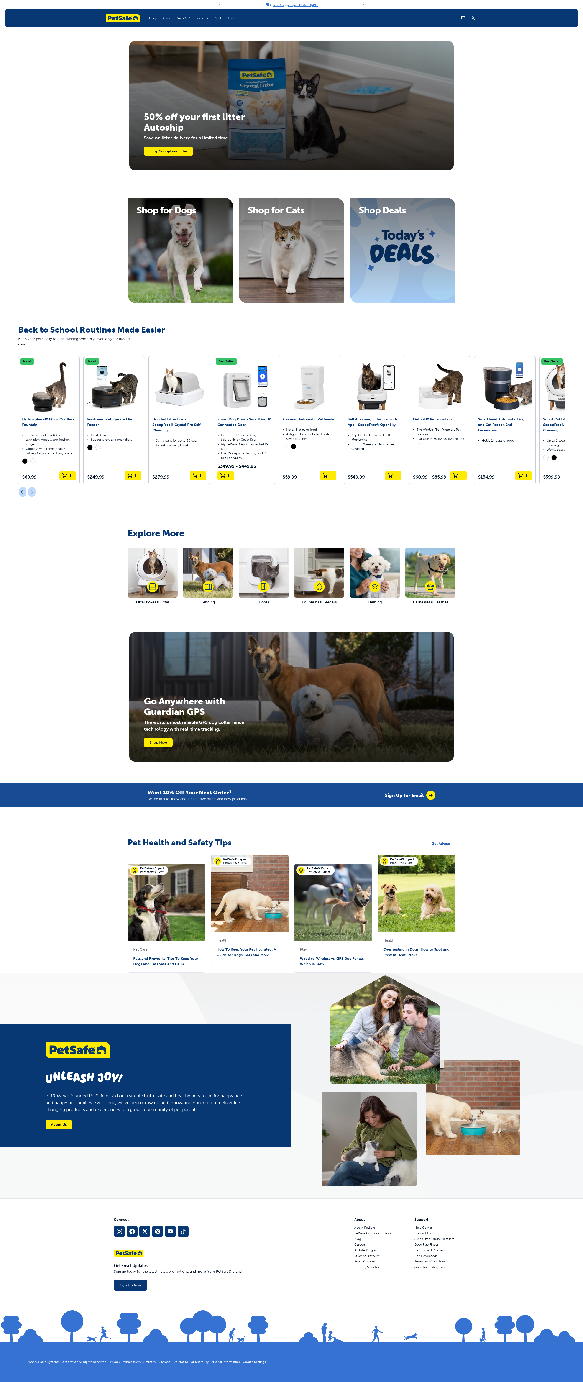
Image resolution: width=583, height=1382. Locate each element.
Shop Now (158, 742)
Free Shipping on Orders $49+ (295, 5)
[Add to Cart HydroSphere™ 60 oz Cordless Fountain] (67, 475)
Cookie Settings (254, 1362)
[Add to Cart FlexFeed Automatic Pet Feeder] (328, 475)
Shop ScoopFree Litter (168, 151)
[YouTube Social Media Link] (170, 1231)
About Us (59, 1124)
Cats (166, 18)
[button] (153, 18)
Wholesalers (132, 1362)
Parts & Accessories (192, 18)
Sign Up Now (130, 1285)
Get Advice (441, 843)
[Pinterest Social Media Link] (157, 1231)
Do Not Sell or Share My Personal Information (206, 1362)
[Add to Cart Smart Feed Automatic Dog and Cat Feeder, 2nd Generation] (523, 475)
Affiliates (149, 1362)
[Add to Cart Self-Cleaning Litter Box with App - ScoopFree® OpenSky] (393, 475)
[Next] (363, 4)
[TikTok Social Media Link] (183, 1231)
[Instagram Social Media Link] (119, 1231)
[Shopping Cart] (462, 18)
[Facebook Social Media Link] (132, 1231)
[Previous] (219, 4)
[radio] (25, 461)
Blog (232, 18)
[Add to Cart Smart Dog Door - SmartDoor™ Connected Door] (225, 475)
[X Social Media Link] (144, 1231)
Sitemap (164, 1362)
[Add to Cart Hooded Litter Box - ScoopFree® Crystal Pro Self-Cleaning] (198, 475)
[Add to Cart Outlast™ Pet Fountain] (458, 475)
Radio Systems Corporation (58, 1362)
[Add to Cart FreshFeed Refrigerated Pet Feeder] (133, 475)
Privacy (115, 1362)
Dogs (153, 18)
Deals (218, 18)
